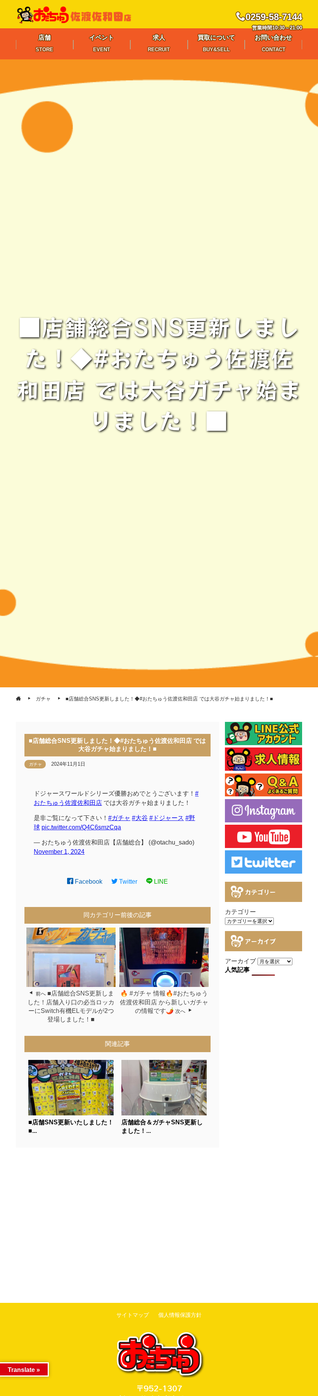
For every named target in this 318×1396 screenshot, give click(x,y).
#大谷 (140, 818)
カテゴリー (240, 912)
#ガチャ (119, 818)
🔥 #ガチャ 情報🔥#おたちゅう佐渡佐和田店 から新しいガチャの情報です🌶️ (164, 1002)
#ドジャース (166, 818)
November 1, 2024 (59, 851)
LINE (160, 881)
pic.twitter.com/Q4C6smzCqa (81, 827)
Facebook (87, 881)
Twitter (127, 881)
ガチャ (35, 764)
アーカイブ (240, 961)
